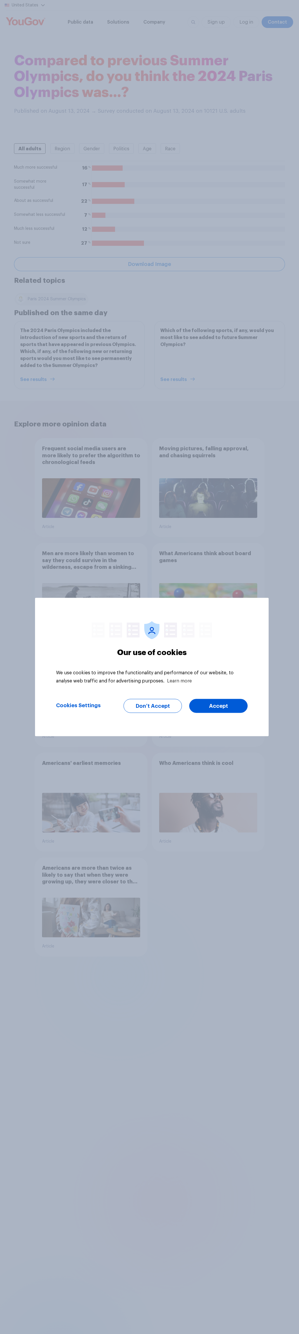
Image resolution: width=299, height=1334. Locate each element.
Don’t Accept (153, 706)
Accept (218, 706)
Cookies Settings (78, 705)
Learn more (179, 681)
